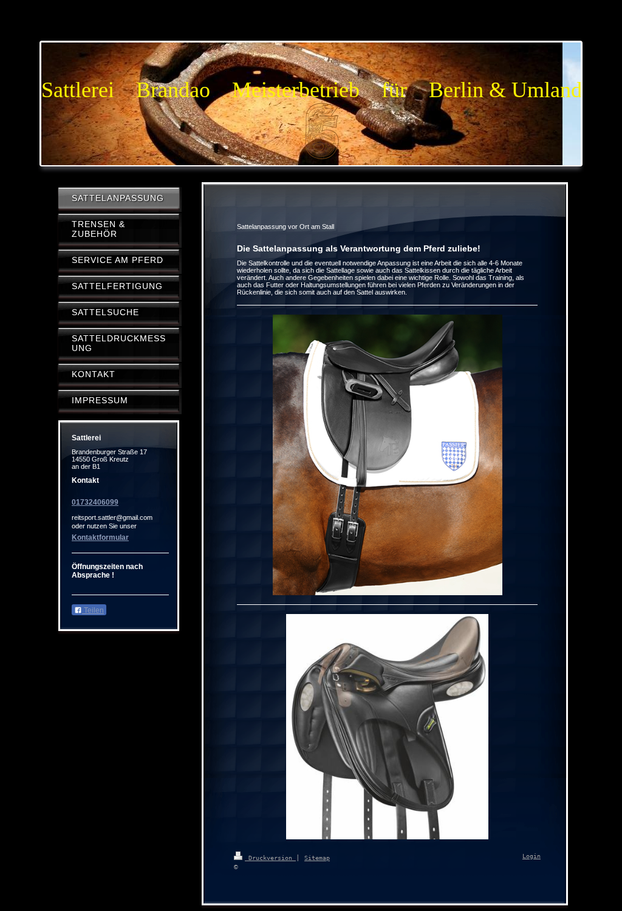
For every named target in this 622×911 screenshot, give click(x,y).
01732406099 (95, 502)
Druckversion (270, 858)
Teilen (93, 610)
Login (531, 856)
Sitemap (317, 858)
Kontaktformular (100, 537)
